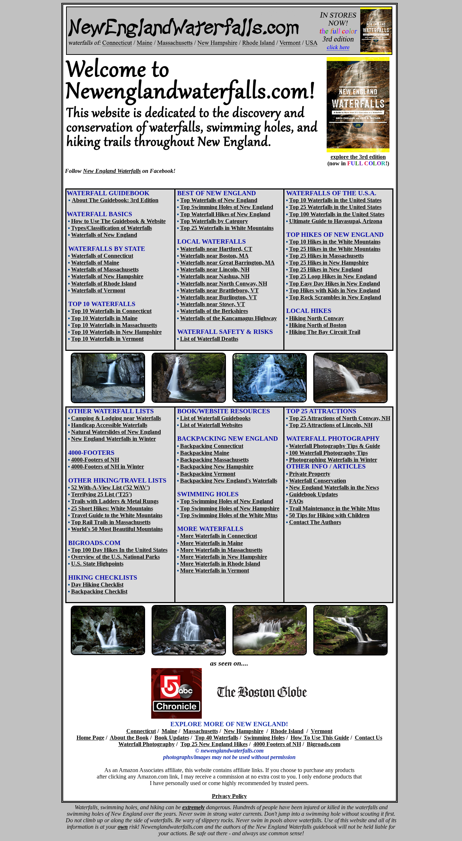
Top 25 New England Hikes (214, 744)
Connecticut (141, 731)
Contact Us (368, 738)
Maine (169, 731)
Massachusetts (200, 731)
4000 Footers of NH (277, 744)
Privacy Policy (229, 796)
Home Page (90, 738)
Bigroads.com (323, 744)
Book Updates (171, 738)
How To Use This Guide (320, 738)
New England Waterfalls (112, 171)
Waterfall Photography (146, 744)
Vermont (321, 731)
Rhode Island (287, 731)
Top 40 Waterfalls (216, 738)
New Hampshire (243, 731)
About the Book (129, 738)
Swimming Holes (264, 738)
